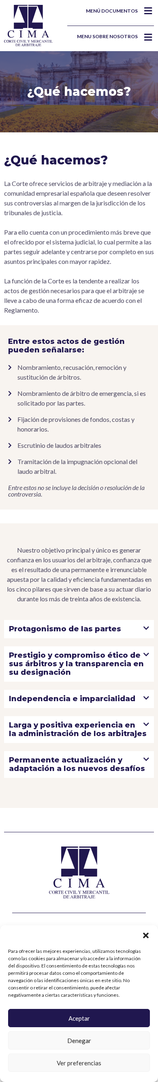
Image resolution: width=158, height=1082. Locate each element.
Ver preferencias (79, 1063)
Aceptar (79, 1018)
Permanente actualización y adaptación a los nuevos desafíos (77, 764)
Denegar (79, 1040)
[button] (146, 935)
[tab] (79, 629)
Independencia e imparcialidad (72, 698)
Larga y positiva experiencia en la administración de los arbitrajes (78, 729)
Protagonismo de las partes (65, 628)
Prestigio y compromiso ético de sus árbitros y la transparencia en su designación (76, 664)
